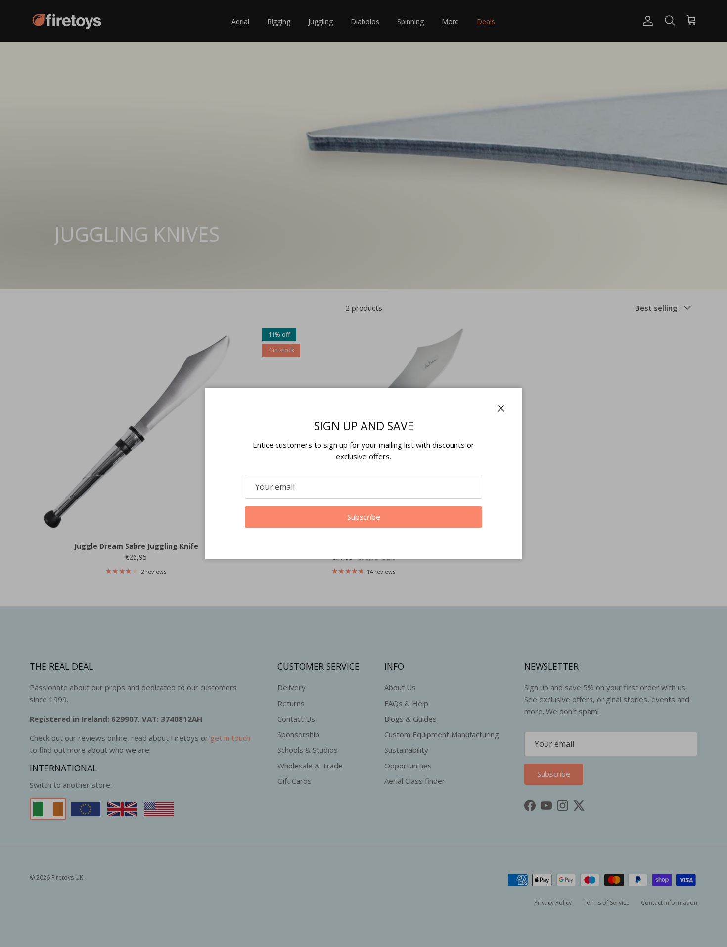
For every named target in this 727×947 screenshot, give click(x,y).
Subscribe (363, 517)
